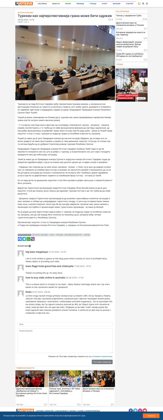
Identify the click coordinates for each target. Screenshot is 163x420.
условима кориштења (101, 356)
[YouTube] (145, 411)
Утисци (93, 4)
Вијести (55, 4)
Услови (80, 411)
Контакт (73, 411)
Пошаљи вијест (61, 411)
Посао (68, 4)
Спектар (129, 4)
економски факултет (73, 235)
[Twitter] (135, 411)
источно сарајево (40, 235)
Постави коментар (102, 362)
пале (52, 235)
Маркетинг (49, 411)
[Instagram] (140, 411)
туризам (59, 235)
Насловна (42, 4)
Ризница (80, 4)
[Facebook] (131, 411)
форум (87, 235)
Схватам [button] (151, 416)
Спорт (104, 4)
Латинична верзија (92, 411)
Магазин (116, 4)
